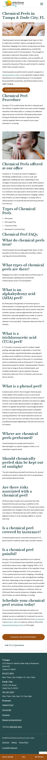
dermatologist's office (10, 75)
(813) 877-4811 (12, 622)
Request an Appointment (12, 720)
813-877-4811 (8, 673)
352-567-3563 (8, 692)
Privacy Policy (23, 742)
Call (23, 757)
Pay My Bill (6, 710)
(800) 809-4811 (16, 727)
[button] (16, 90)
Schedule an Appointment (23, 637)
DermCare (5, 742)
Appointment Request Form (13, 625)
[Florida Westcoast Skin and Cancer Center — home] (20, 3)
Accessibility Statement (9, 748)
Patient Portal (7, 705)
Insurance (6, 715)
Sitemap (14, 742)
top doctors (39, 619)
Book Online (7, 757)
